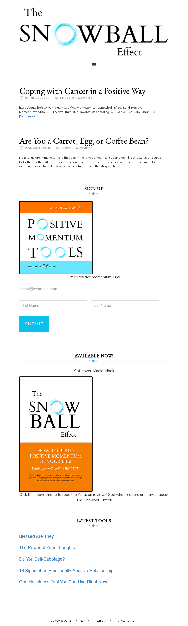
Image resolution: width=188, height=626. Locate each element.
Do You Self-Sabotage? (42, 558)
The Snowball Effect (94, 31)
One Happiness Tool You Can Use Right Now (63, 581)
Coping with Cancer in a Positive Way (82, 90)
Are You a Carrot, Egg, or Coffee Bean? (84, 140)
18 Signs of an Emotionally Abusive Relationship (66, 570)
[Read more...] (28, 116)
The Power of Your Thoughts (47, 547)
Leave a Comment (76, 98)
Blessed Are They (36, 536)
